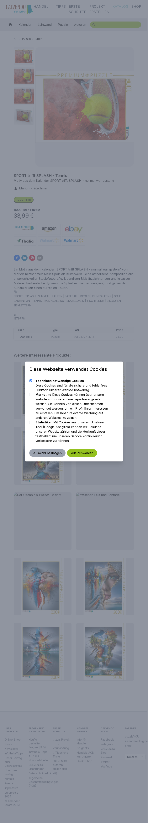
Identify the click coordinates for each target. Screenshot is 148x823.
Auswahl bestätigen (47, 453)
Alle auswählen (82, 453)
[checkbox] (30, 380)
